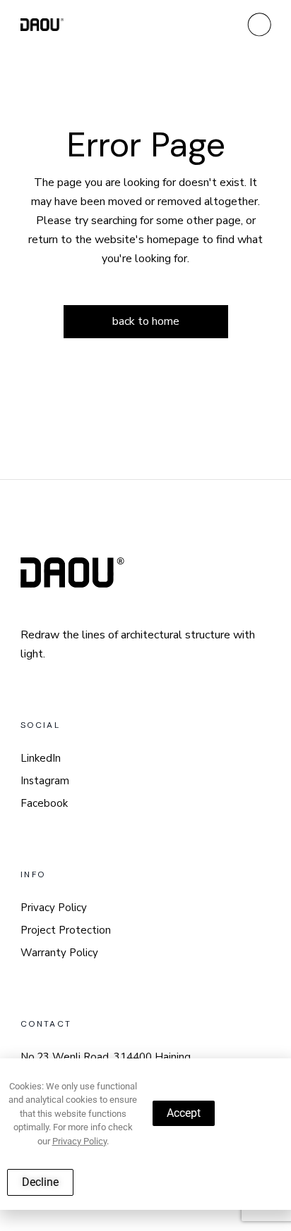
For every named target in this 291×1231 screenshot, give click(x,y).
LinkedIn (40, 758)
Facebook (44, 803)
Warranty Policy (59, 953)
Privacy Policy (53, 908)
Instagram (44, 781)
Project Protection (65, 930)
